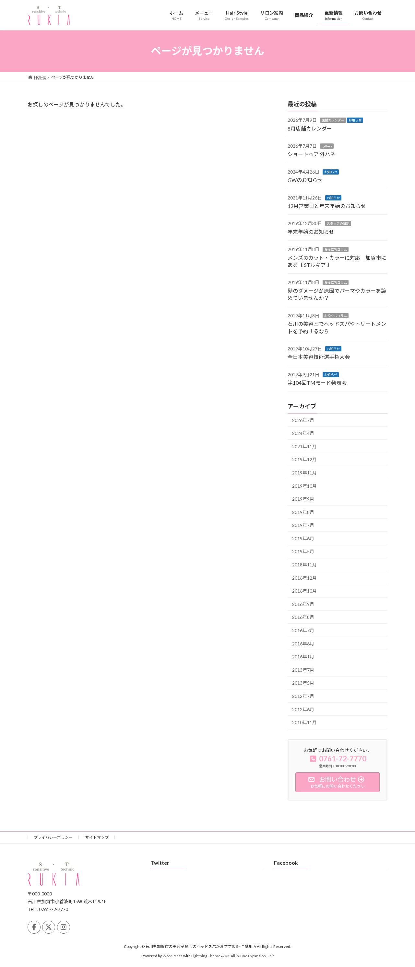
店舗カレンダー (333, 120)
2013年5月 (303, 683)
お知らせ (355, 120)
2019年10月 (304, 485)
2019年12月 (304, 459)
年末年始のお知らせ (311, 231)
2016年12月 (304, 577)
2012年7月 (303, 696)
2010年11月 (304, 722)
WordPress (172, 955)
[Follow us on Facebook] (34, 927)
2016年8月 (303, 617)
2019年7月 (303, 525)
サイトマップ (97, 837)
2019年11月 (304, 472)
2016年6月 (303, 643)
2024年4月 (303, 433)
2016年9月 (303, 604)
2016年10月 (304, 591)
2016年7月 (303, 630)
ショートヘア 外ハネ (311, 154)
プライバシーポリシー (53, 837)
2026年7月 (303, 420)
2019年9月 (303, 499)
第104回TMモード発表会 (317, 383)
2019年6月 (303, 538)
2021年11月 (304, 446)
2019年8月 (303, 512)
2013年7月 (303, 669)
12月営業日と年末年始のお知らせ (327, 206)
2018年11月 (304, 564)
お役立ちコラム (335, 249)
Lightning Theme (205, 955)
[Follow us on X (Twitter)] (48, 927)
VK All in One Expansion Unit (249, 955)
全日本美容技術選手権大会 (319, 357)
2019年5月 (303, 551)
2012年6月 (303, 709)
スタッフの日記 (338, 223)
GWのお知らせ (305, 180)
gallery (327, 146)
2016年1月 (303, 656)
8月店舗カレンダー (310, 128)
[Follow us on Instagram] (63, 927)
